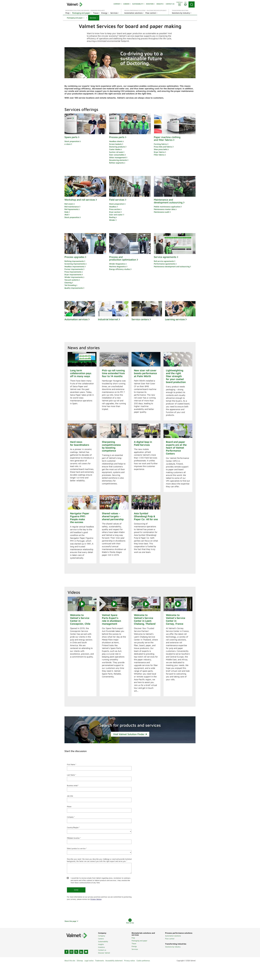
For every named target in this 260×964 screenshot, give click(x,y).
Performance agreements (164, 264)
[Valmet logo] (74, 4)
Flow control (169, 939)
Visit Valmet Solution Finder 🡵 (130, 734)
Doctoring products (117, 147)
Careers (101, 939)
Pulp (133, 938)
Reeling (112, 217)
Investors (101, 947)
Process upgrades (74, 256)
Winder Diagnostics (117, 264)
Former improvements (73, 269)
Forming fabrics (160, 144)
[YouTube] (86, 952)
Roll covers (68, 204)
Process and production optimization (122, 258)
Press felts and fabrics (163, 147)
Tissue (134, 943)
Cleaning (68, 282)
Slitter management (117, 157)
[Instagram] (71, 952)
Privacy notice (129, 960)
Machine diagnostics (117, 266)
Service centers (140, 319)
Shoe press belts (160, 149)
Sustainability (103, 941)
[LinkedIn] (81, 952)
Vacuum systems (71, 280)
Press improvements (72, 272)
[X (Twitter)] (76, 952)
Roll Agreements (71, 209)
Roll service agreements (164, 261)
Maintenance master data (164, 209)
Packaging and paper (139, 941)
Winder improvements (73, 277)
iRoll (66, 215)
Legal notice (89, 960)
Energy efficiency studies (119, 269)
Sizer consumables (116, 155)
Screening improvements (74, 264)
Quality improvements (73, 288)
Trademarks (99, 960)
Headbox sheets (115, 141)
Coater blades (115, 149)
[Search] (191, 4)
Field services (116, 199)
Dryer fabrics (159, 152)
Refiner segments (116, 163)
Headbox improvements (74, 266)
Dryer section (114, 212)
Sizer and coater (116, 215)
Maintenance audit (161, 212)
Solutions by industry (173, 947)
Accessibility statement (114, 960)
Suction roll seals (116, 152)
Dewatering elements (118, 160)
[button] (75, 18)
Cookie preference (143, 960)
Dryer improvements (72, 274)
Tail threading (70, 285)
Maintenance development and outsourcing (172, 266)
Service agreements (165, 256)
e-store (67, 144)
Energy (134, 946)
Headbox (112, 207)
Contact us (102, 950)
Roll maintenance (71, 207)
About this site (69, 960)
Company (101, 936)
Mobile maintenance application (167, 207)
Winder (112, 220)
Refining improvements (74, 261)
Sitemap (80, 960)
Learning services (175, 319)
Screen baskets (115, 144)
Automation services (76, 319)
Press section (114, 209)
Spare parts (70, 137)
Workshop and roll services (79, 199)
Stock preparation (71, 141)
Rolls (66, 212)
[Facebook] (66, 952)
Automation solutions (173, 936)
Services (135, 949)
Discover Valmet (104, 953)
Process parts (116, 137)
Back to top (130, 923)
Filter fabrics (159, 155)
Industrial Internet (108, 319)
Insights (101, 944)
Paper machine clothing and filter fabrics (167, 138)
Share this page (70, 921)
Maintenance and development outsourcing (168, 201)
